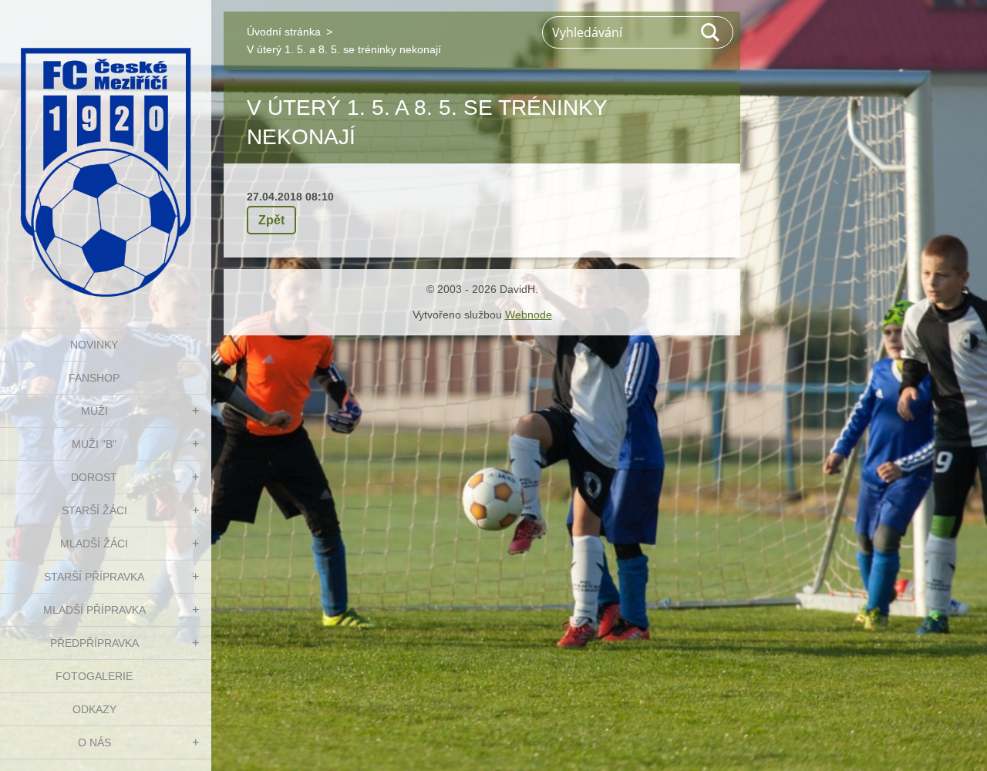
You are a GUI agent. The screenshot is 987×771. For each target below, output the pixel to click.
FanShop (94, 378)
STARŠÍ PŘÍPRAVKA (94, 577)
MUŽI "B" (94, 444)
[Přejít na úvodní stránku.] (105, 154)
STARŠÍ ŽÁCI (94, 510)
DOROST (94, 477)
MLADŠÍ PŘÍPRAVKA (94, 610)
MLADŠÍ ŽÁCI (94, 543)
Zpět (271, 220)
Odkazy (94, 709)
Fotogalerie (94, 676)
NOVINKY (94, 344)
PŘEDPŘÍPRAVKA (94, 643)
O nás (94, 742)
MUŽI (94, 411)
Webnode (528, 314)
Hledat (711, 32)
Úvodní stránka (284, 31)
